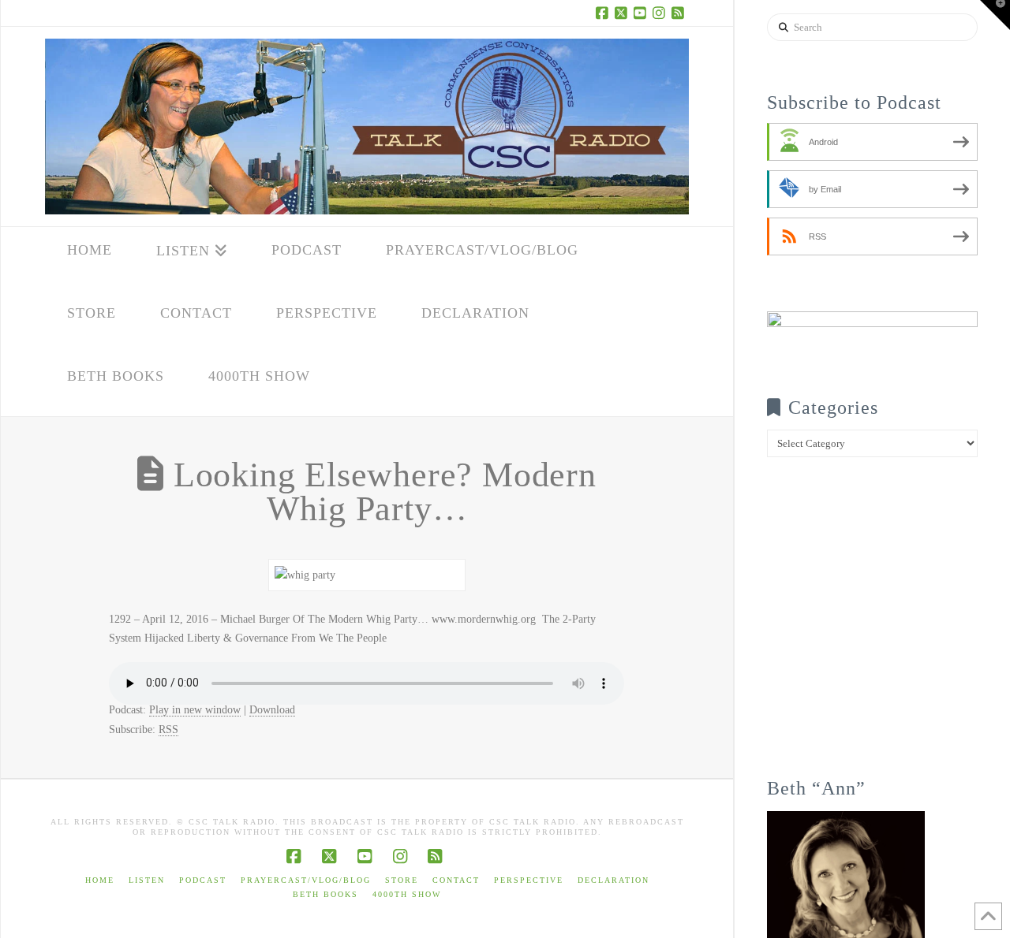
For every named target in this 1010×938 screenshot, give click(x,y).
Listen (147, 880)
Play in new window (195, 710)
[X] (622, 12)
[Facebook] (603, 12)
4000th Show (406, 894)
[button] (995, 15)
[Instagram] (660, 12)
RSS (168, 729)
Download (272, 710)
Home (99, 880)
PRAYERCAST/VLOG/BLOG (306, 880)
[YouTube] (641, 12)
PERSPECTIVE (528, 880)
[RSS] (679, 12)
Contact (456, 880)
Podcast (202, 880)
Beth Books (325, 894)
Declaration (613, 880)
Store (401, 880)
